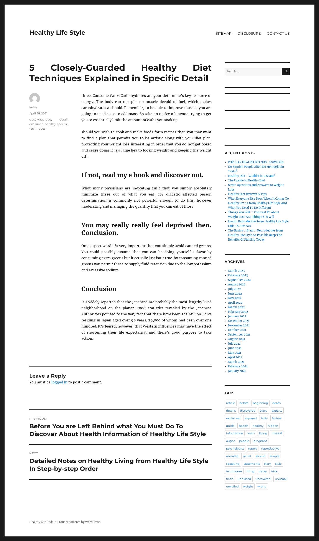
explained (36, 124)
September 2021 (239, 334)
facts (264, 418)
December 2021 (238, 321)
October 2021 (237, 330)
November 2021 (239, 325)
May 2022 (235, 298)
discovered (247, 410)
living (263, 433)
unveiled (232, 486)
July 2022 (234, 289)
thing (250, 471)
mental (276, 433)
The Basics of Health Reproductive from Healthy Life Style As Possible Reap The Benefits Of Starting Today (255, 235)
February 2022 (238, 312)
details (231, 410)
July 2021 (234, 343)
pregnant (260, 441)
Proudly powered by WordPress (78, 522)
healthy (50, 124)
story (267, 463)
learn (251, 433)
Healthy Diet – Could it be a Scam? (251, 176)
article (230, 403)
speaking (232, 463)
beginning (260, 403)
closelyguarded (40, 119)
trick (274, 471)
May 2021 (234, 353)
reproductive (270, 448)
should (260, 456)
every (263, 410)
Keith (33, 107)
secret (247, 456)
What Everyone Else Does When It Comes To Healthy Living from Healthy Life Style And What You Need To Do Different (258, 203)
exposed (251, 418)
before (243, 403)
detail (63, 119)
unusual (281, 479)
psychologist (235, 448)
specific (62, 124)
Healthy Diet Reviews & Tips (247, 194)
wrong (261, 486)
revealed (232, 456)
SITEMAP (223, 33)
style (278, 463)
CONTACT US (278, 33)
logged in (59, 382)
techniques (37, 128)
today (263, 471)
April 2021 (235, 357)
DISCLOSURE (249, 33)
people (244, 441)
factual (277, 418)
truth (229, 479)
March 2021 (236, 362)
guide (230, 425)
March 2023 (236, 271)
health (243, 425)
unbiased (244, 479)
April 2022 (235, 303)
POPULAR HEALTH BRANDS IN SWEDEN (256, 162)
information (234, 433)
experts (277, 410)
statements (252, 463)
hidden (273, 425)
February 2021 (238, 366)
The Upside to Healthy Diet (246, 180)
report (252, 448)
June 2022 (235, 293)
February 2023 (238, 275)
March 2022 (236, 307)
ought (230, 441)
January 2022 (237, 316)
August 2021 (236, 339)
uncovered (263, 479)
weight (248, 486)
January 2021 (237, 371)
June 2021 (235, 348)
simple (275, 456)
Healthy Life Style (57, 32)
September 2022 (239, 280)
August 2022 (236, 284)
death (276, 403)
